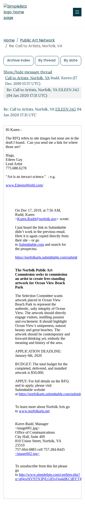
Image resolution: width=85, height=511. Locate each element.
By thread (46, 60)
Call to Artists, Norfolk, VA (27, 77)
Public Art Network (37, 40)
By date (71, 60)
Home (9, 40)
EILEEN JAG (65, 109)
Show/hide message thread (28, 72)
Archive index (18, 60)
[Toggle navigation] (77, 12)
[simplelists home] (18, 12)
